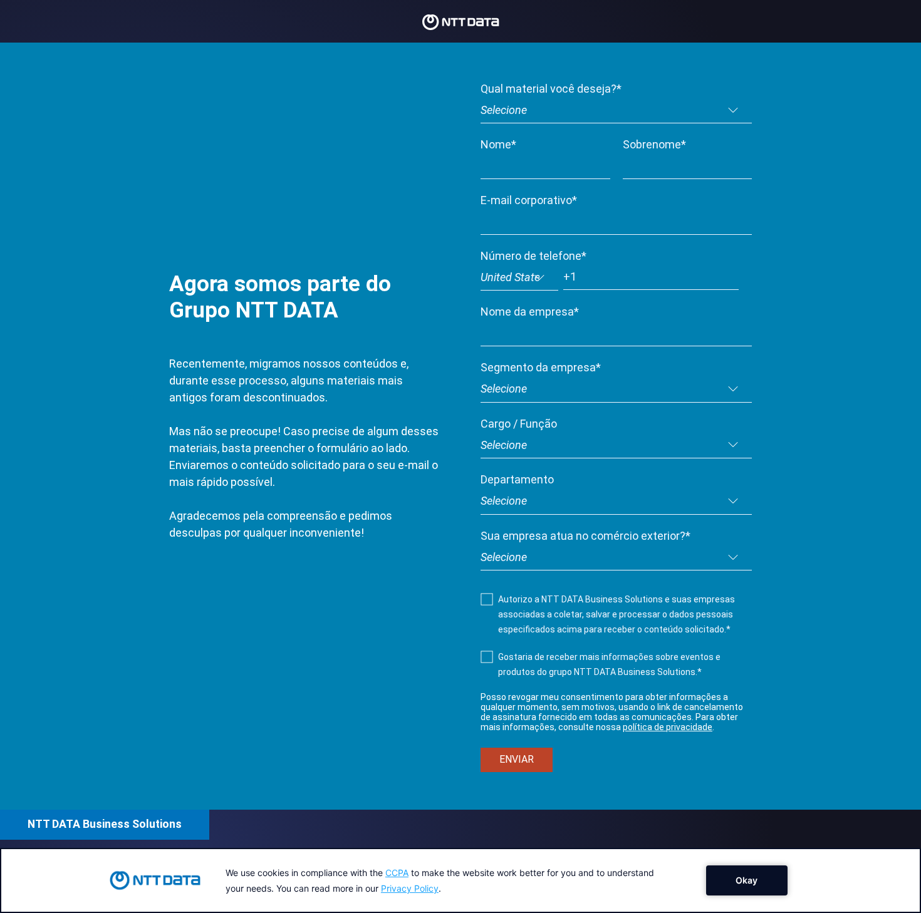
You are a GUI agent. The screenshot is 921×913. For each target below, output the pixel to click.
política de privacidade (667, 727)
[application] (460, 880)
